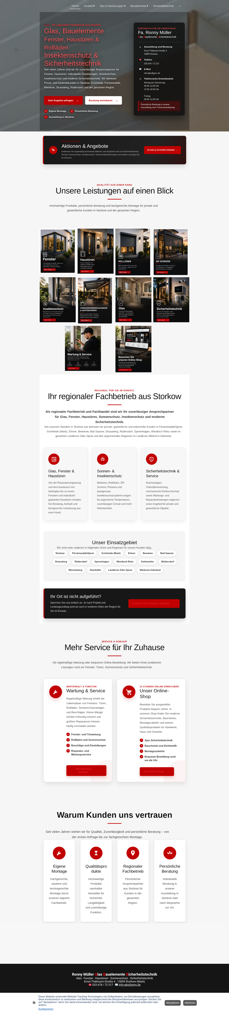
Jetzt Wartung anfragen (89, 770)
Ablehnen (190, 1002)
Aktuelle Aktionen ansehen (162, 150)
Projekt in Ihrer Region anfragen (154, 603)
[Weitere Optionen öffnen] (180, 6)
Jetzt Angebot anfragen (63, 100)
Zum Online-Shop (156, 771)
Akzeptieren (172, 1002)
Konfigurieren (45, 1009)
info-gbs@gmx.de (152, 73)
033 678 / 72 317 (151, 63)
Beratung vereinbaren (103, 100)
